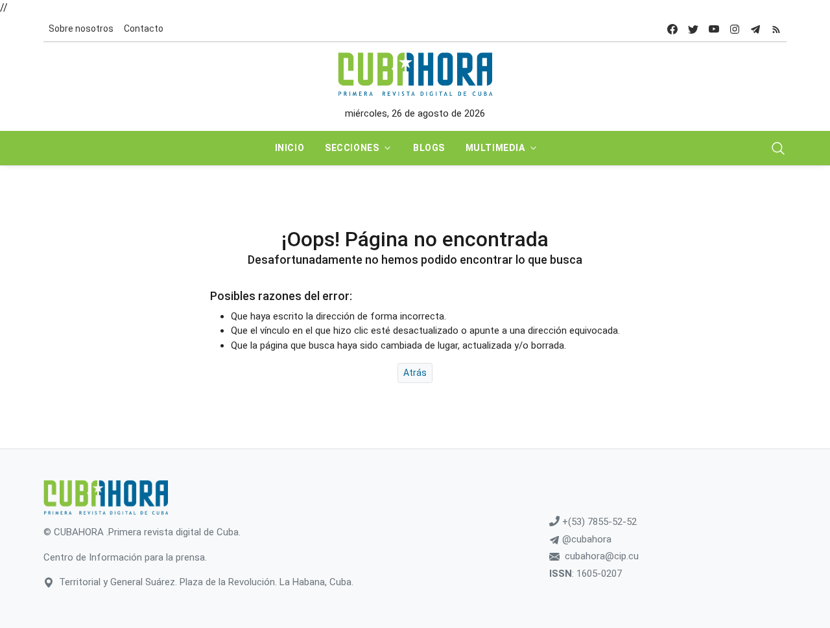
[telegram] (755, 29)
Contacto (143, 28)
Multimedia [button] (495, 148)
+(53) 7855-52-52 (598, 522)
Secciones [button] (352, 148)
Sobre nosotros (81, 28)
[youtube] (714, 29)
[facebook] (672, 29)
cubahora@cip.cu (602, 556)
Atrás (415, 372)
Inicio (289, 148)
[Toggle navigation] (778, 148)
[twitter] (693, 29)
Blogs (429, 148)
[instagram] (734, 29)
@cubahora (585, 539)
